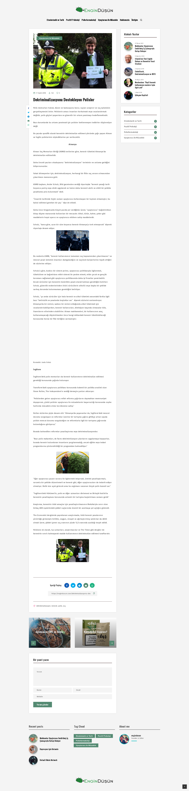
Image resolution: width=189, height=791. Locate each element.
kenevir (54, 606)
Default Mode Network (48, 760)
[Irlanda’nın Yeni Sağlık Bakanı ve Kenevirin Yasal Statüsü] (128, 59)
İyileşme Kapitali (141, 95)
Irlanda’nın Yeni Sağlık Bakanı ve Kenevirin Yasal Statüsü (145, 61)
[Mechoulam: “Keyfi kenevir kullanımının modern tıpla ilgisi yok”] (128, 82)
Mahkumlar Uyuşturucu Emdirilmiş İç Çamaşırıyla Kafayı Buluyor (144, 48)
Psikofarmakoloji (89, 19)
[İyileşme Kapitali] (128, 95)
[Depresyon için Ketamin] (33, 749)
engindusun (136, 735)
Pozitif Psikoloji (73, 19)
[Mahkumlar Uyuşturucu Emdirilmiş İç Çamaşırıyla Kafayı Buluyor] (128, 46)
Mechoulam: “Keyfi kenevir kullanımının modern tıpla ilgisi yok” (145, 85)
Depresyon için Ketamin (49, 749)
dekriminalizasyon (43, 606)
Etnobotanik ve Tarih (55, 19)
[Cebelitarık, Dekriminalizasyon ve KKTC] (128, 71)
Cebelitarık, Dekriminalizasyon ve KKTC (145, 72)
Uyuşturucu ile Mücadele (108, 19)
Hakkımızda (124, 19)
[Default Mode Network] (33, 760)
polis (60, 606)
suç (64, 606)
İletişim (135, 19)
